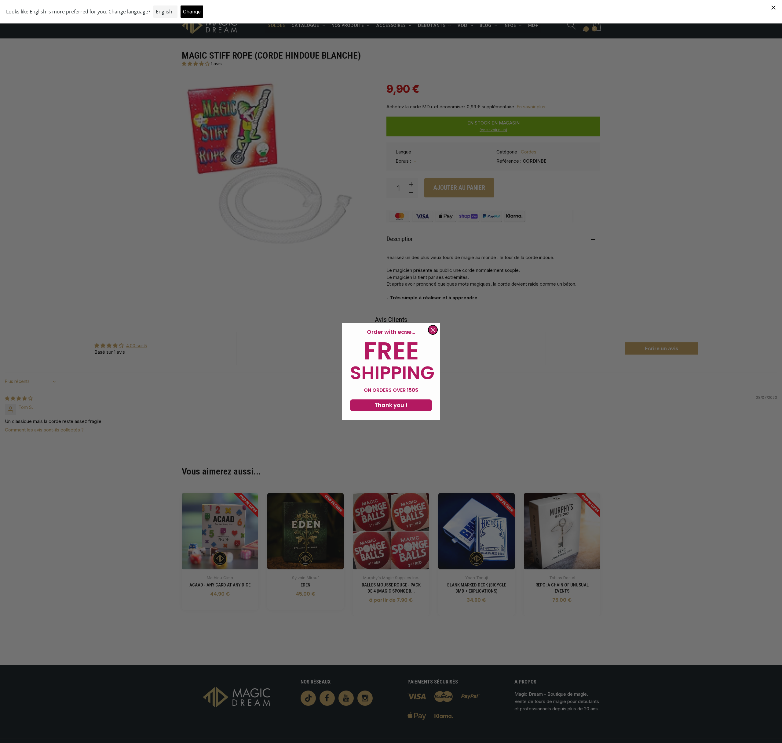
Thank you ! (391, 405)
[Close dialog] (432, 329)
